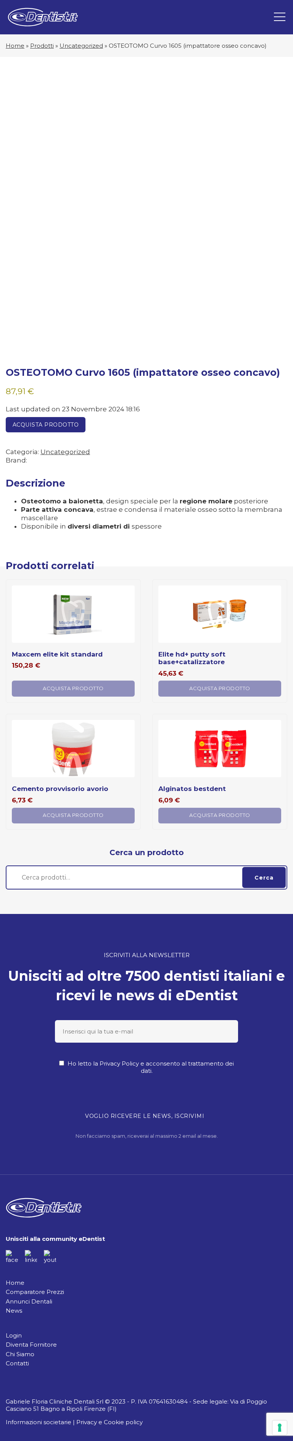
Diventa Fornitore (31, 1344)
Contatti (17, 1363)
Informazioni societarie (38, 1422)
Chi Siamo (20, 1354)
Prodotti (42, 45)
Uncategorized (81, 45)
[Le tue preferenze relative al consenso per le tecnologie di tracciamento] (279, 1427)
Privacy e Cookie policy (109, 1422)
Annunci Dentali (29, 1301)
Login (14, 1335)
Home (15, 45)
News (14, 1310)
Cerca (264, 877)
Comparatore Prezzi (35, 1291)
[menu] (279, 17)
